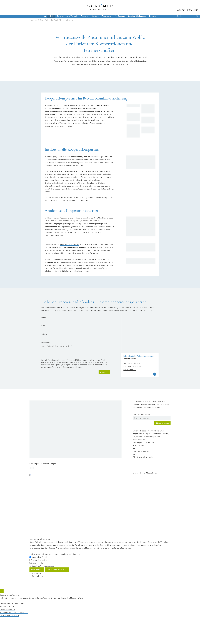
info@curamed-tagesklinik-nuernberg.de (152, 454)
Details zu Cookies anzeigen (43, 566)
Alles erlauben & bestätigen (56, 569)
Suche (197, 15)
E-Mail (44, 326)
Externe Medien (37, 563)
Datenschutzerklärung (72, 367)
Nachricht (45, 343)
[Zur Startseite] (100, 7)
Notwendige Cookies (39, 557)
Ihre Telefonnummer (141, 415)
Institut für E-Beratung (69, 245)
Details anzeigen (155, 374)
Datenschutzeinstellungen (40, 510)
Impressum (34, 504)
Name (44, 317)
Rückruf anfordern (162, 423)
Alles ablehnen (36, 569)
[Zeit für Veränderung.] (187, 8)
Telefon (44, 334)
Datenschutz (34, 507)
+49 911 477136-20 (133, 364)
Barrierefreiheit (35, 513)
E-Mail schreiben (129, 369)
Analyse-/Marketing (39, 560)
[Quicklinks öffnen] (2, 591)
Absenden (104, 372)
